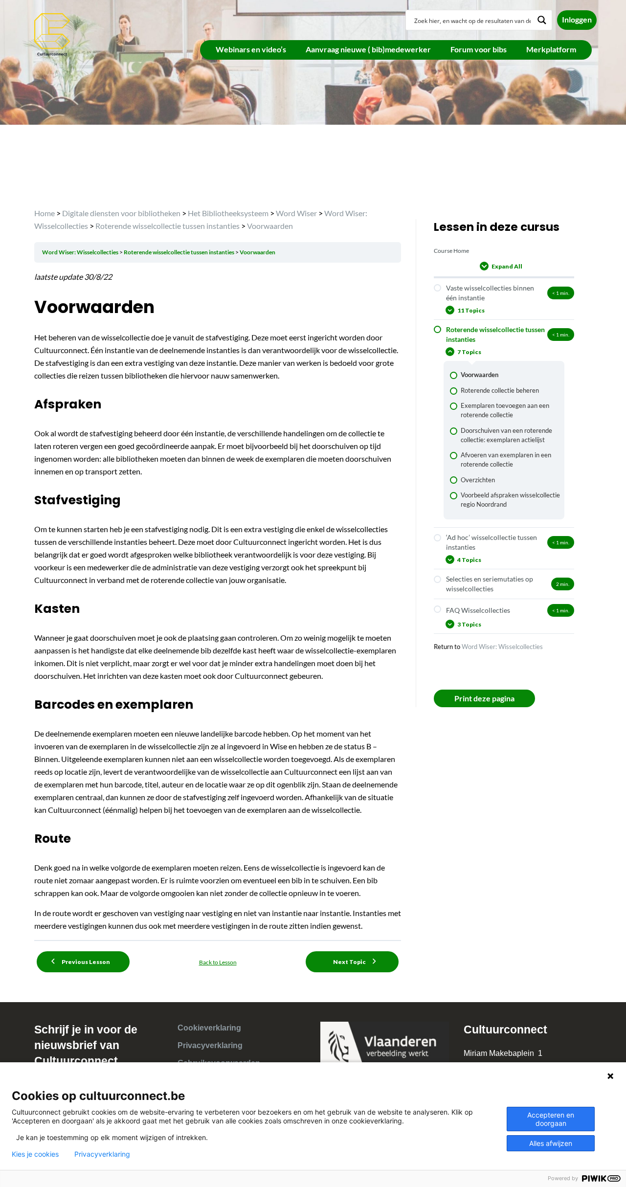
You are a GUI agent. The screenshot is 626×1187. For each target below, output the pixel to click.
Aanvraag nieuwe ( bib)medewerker (368, 49)
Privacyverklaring (210, 1045)
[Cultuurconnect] (52, 33)
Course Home (451, 250)
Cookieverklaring (209, 1028)
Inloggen (577, 19)
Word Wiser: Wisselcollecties (80, 252)
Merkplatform (551, 49)
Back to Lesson (218, 962)
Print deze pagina (484, 698)
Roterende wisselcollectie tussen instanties (179, 252)
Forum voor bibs (478, 49)
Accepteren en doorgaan (550, 1119)
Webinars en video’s (251, 49)
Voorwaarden (257, 252)
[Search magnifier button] (542, 20)
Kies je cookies (35, 1154)
